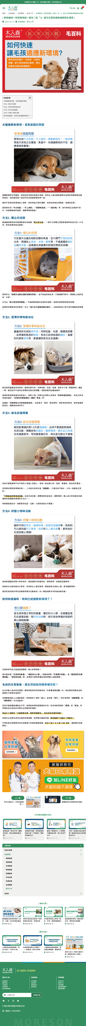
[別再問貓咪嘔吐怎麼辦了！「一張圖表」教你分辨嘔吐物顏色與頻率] (32, 940)
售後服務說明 (62, 987)
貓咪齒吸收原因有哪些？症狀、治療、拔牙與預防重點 (11, 920)
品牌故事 (5, 981)
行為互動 (9, 877)
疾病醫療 (9, 873)
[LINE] (3, 1001)
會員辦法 (34, 987)
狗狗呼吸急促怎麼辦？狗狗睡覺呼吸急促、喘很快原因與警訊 (32, 920)
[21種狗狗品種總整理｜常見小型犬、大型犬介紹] (11, 940)
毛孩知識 (9, 881)
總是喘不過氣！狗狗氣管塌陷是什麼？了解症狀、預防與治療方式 (34, 833)
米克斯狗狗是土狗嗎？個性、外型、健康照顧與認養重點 (53, 920)
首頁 (3, 13)
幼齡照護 (9, 862)
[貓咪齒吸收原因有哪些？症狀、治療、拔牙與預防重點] (11, 912)
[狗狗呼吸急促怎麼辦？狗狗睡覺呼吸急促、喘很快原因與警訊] (32, 912)
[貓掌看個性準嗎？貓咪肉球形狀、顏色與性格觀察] (74, 912)
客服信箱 (34, 985)
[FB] (8, 1001)
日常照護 (9, 866)
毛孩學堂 (11, 13)
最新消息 (5, 983)
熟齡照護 (9, 858)
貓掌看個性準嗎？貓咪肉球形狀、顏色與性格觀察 (74, 920)
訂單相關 (61, 985)
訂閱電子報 (36, 995)
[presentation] (82, 915)
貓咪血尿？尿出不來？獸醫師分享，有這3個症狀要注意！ (12, 833)
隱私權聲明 (61, 988)
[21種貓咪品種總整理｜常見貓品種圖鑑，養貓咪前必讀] (53, 940)
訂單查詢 (34, 981)
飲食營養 (9, 870)
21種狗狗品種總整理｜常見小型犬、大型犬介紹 (11, 948)
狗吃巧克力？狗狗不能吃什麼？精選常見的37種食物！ (74, 953)
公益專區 (5, 985)
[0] (82, 8)
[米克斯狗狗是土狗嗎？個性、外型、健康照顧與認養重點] (53, 912)
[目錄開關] (30, 97)
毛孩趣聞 (9, 885)
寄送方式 (61, 983)
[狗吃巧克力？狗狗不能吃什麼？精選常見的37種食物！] (74, 942)
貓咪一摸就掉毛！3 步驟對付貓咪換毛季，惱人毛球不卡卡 (56, 833)
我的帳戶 (34, 983)
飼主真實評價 (6, 988)
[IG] (13, 1001)
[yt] (18, 1001)
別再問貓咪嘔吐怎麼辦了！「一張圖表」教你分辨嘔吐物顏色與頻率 (32, 948)
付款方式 (61, 981)
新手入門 (30, 13)
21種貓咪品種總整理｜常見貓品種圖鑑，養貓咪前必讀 (53, 948)
